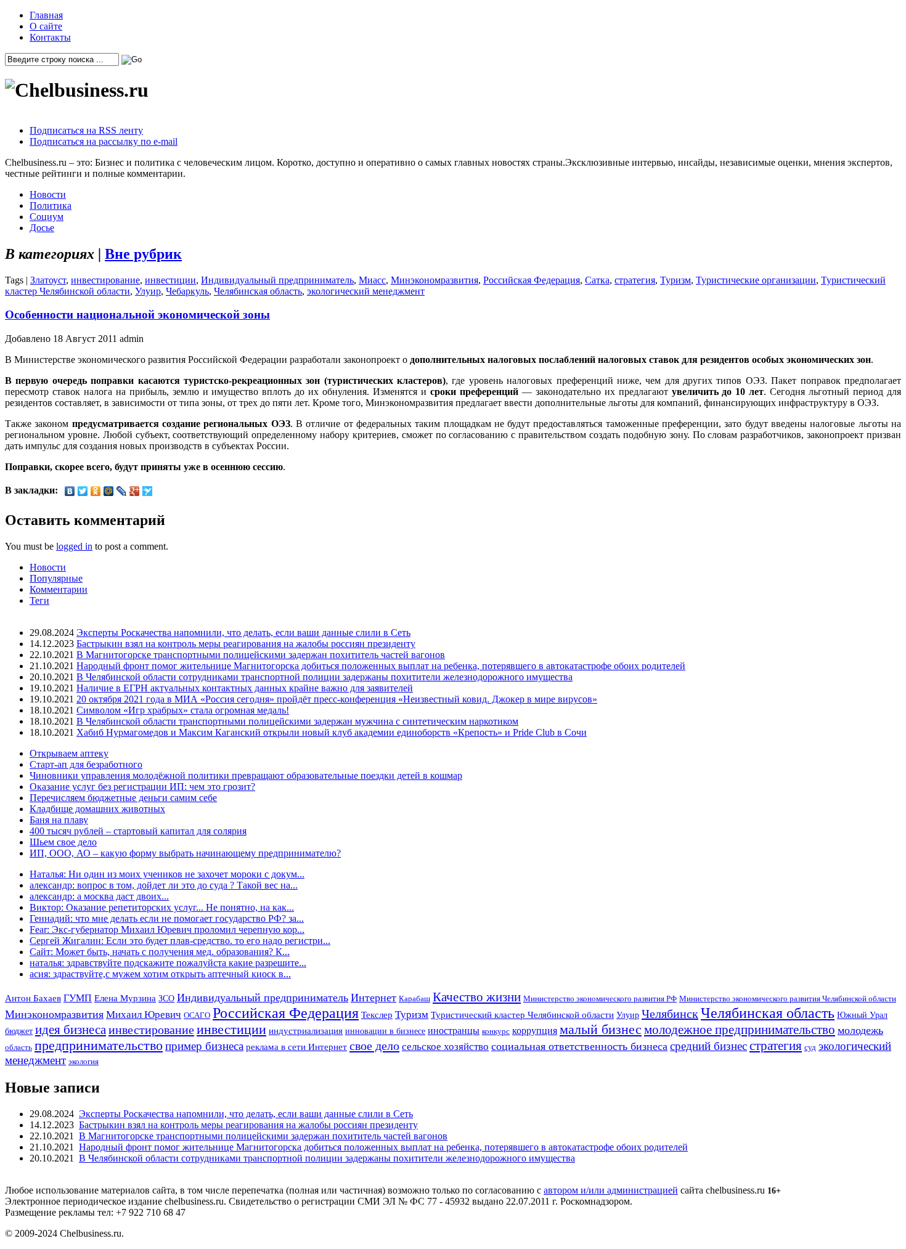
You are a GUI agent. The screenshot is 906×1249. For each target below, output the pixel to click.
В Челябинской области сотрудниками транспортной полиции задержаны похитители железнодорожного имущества (324, 677)
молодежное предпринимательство (739, 1029)
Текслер (377, 1015)
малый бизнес (601, 1029)
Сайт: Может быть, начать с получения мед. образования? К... (160, 951)
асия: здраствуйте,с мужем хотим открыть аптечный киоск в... (160, 974)
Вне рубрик (143, 254)
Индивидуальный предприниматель (277, 280)
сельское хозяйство (445, 1046)
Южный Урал (862, 1015)
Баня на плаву (59, 820)
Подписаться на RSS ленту (86, 130)
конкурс (496, 1031)
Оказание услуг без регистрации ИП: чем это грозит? (142, 786)
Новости (48, 194)
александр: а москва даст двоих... (99, 896)
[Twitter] (82, 491)
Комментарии (59, 589)
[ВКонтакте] (69, 491)
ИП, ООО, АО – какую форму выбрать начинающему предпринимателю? (185, 853)
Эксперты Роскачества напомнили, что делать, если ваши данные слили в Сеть (243, 632)
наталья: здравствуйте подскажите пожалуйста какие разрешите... (168, 963)
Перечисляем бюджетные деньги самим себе (123, 797)
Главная (46, 15)
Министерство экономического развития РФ (600, 998)
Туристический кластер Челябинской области (522, 1015)
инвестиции (170, 280)
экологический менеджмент (366, 291)
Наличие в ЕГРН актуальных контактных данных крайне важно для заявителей (244, 688)
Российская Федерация (531, 280)
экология (83, 1061)
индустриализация (306, 1030)
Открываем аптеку (69, 753)
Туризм (675, 280)
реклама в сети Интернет (296, 1047)
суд (810, 1047)
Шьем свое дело (63, 842)
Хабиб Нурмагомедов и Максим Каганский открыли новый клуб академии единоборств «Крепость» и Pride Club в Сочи (331, 732)
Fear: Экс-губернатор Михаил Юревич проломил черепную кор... (167, 929)
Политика (50, 205)
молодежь (860, 1030)
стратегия (634, 280)
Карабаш (414, 998)
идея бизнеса (70, 1029)
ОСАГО (197, 1015)
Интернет (373, 997)
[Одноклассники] (95, 491)
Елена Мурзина (125, 998)
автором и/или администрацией (611, 1190)
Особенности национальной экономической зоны (137, 314)
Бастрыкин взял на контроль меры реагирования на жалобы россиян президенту (245, 643)
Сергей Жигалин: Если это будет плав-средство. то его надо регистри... (180, 940)
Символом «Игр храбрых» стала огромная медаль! (182, 710)
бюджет (19, 1031)
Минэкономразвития (434, 280)
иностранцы (454, 1030)
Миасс (372, 280)
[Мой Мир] (108, 491)
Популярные (56, 578)
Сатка (597, 280)
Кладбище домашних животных (97, 809)
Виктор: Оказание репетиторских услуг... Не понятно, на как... (162, 907)
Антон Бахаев (33, 998)
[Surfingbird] (147, 491)
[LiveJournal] (121, 491)
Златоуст (48, 280)
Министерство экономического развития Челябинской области (787, 998)
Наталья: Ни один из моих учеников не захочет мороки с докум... (167, 874)
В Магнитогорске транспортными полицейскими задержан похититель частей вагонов (260, 654)
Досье (42, 227)
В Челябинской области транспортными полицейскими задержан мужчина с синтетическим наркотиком (297, 721)
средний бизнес (708, 1045)
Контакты (50, 37)
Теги (39, 600)
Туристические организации (756, 280)
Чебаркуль (187, 291)
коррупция (534, 1030)
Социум (46, 216)
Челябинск (670, 1013)
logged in (74, 546)
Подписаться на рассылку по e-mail (104, 141)
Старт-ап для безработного (86, 764)
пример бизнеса (204, 1045)
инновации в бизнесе (385, 1031)
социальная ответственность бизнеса (579, 1046)
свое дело (374, 1045)
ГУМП (77, 998)
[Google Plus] (134, 491)
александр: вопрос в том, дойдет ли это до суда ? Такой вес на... (164, 885)
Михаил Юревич (143, 1014)
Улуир (148, 291)
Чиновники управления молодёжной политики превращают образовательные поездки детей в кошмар (246, 775)
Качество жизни (477, 997)
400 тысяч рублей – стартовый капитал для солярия (138, 831)
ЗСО (166, 998)
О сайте (46, 26)
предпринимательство (99, 1045)
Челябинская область (258, 291)
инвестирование (105, 280)
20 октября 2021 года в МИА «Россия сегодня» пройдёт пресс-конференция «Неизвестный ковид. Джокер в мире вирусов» (336, 699)
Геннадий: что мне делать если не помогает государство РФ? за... (167, 918)
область (18, 1047)
